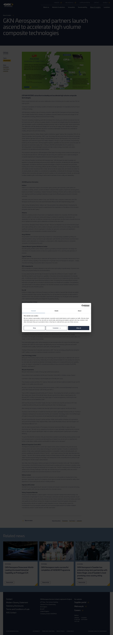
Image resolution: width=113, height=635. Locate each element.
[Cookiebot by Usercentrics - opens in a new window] (82, 306)
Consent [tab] (33, 310)
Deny (34, 328)
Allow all (78, 328)
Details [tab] (56, 310)
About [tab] (79, 310)
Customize (55, 328)
